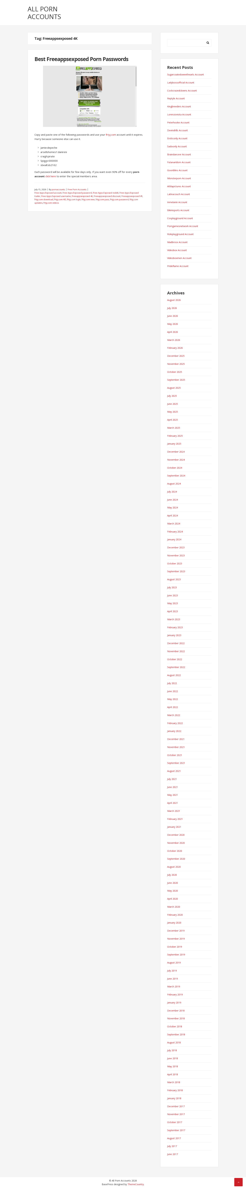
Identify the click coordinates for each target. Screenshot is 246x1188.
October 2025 (174, 371)
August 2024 (174, 483)
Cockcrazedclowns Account (182, 90)
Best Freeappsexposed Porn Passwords (81, 59)
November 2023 (176, 555)
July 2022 (172, 683)
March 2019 (173, 986)
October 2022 (174, 659)
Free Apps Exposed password (77, 192)
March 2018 (173, 1082)
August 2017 (174, 1138)
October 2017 (174, 1122)
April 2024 (172, 515)
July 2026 (172, 308)
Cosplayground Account (180, 218)
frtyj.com (111, 134)
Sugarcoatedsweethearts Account (185, 74)
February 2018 (175, 1090)
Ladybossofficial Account (180, 82)
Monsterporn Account (179, 178)
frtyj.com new (88, 199)
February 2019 (175, 994)
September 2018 (176, 1034)
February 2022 (175, 723)
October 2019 (174, 946)
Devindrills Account (177, 130)
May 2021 (172, 794)
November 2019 (176, 938)
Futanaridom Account (179, 162)
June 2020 (172, 882)
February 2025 (175, 435)
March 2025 (173, 427)
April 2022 (172, 707)
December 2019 (176, 930)
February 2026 (175, 347)
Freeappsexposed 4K (82, 196)
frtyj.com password (119, 199)
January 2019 (174, 1002)
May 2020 (172, 890)
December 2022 (176, 643)
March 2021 (173, 811)
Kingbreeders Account (179, 106)
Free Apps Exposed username (56, 196)
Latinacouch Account (178, 194)
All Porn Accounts (44, 13)
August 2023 (174, 579)
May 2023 (172, 603)
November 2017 (176, 1114)
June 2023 (172, 595)
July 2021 (172, 779)
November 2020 (176, 842)
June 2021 (172, 787)
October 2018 (174, 1026)
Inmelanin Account (177, 202)
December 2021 (176, 739)
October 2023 (174, 563)
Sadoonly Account (177, 146)
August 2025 (174, 387)
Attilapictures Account (179, 186)
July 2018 (172, 1050)
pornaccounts (58, 189)
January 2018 (174, 1098)
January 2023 (174, 635)
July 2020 (172, 874)
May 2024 (172, 507)
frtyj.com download (43, 199)
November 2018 (176, 1018)
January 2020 (174, 922)
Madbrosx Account (177, 242)
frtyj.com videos (51, 202)
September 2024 (176, 475)
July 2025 (172, 395)
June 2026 (172, 315)
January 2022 (174, 731)
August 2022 (174, 675)
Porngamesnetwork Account (182, 226)
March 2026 (173, 340)
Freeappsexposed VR (131, 196)
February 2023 (175, 627)
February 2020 (175, 914)
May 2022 (172, 699)
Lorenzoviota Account (179, 114)
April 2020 (172, 898)
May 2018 (172, 1066)
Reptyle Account (176, 98)
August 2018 (174, 1042)
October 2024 (174, 467)
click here (50, 176)
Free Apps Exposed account (48, 192)
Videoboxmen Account (179, 258)
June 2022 (172, 691)
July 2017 (172, 1146)
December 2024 (176, 451)
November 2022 (176, 651)
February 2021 (175, 819)
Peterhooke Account (178, 122)
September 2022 (176, 667)
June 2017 (172, 1154)
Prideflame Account (177, 266)
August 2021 (174, 771)
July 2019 (172, 970)
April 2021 (172, 802)
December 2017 (176, 1106)
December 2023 (176, 547)
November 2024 (176, 459)
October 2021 (174, 755)
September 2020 (176, 858)
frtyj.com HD (60, 199)
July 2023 (172, 587)
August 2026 (174, 300)
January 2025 (174, 443)
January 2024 (174, 539)
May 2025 (172, 411)
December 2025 (176, 355)
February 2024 (175, 531)
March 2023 (173, 619)
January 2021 (174, 826)
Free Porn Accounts (77, 189)
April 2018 (172, 1074)
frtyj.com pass (102, 199)
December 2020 (176, 834)
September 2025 (176, 379)
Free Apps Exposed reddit (105, 192)
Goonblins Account (177, 170)
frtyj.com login (74, 199)
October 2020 (174, 850)
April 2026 (172, 332)
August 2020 (174, 866)
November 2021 (176, 747)
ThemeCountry (136, 1184)
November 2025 (176, 363)
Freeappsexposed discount (107, 196)
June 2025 (172, 403)
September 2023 (176, 571)
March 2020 (173, 906)
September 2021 (176, 763)
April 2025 (172, 419)
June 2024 (172, 499)
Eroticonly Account (177, 138)
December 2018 (176, 1010)
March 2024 (173, 523)
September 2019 (176, 954)
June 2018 (172, 1058)
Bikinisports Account (178, 210)
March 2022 (173, 715)
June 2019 (172, 978)
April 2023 (172, 611)
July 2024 (172, 491)
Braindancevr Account (179, 154)
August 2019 (174, 962)
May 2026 (172, 324)
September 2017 (176, 1130)
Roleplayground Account (180, 234)
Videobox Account (177, 250)
